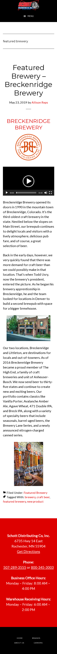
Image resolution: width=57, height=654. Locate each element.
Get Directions (28, 551)
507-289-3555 (14, 567)
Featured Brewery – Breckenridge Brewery (28, 80)
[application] (28, 181)
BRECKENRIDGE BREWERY (28, 124)
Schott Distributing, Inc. (28, 5)
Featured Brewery (35, 492)
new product (35, 501)
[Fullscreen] (50, 192)
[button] (28, 181)
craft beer (43, 497)
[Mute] (45, 192)
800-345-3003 (42, 567)
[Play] (6, 192)
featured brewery (14, 501)
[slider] (26, 192)
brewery (30, 497)
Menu (31, 16)
